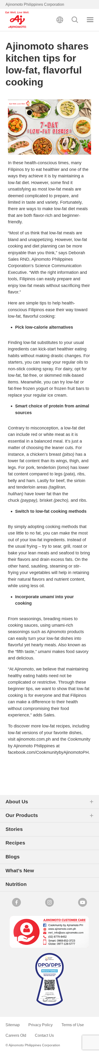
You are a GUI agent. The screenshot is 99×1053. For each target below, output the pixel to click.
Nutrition (16, 884)
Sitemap (13, 1025)
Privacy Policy (40, 1025)
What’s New (20, 870)
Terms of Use (73, 1025)
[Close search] (90, 20)
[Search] (75, 20)
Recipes (15, 842)
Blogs (13, 856)
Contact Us (44, 1035)
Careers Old (16, 1035)
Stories (14, 829)
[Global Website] (59, 20)
